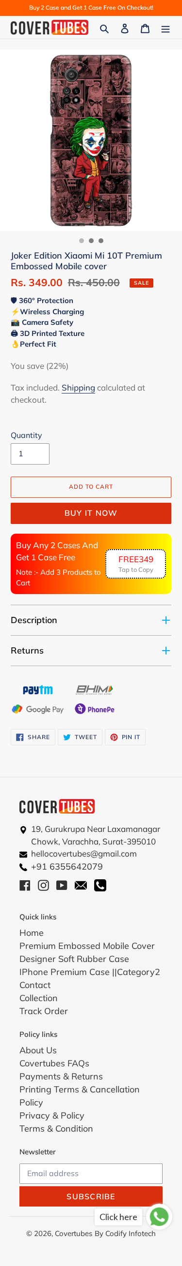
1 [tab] (81, 240)
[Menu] (165, 27)
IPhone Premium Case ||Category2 (89, 971)
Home (31, 932)
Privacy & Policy (51, 1115)
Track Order (43, 1011)
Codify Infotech (130, 1233)
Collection (38, 998)
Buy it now (91, 513)
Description (34, 620)
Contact (34, 984)
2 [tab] (91, 240)
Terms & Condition (56, 1128)
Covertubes (73, 1233)
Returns (27, 650)
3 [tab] (101, 240)
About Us (38, 1050)
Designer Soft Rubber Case (74, 958)
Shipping (78, 387)
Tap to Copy (135, 564)
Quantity (26, 435)
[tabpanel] (91, 140)
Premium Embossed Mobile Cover (87, 945)
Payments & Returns (61, 1076)
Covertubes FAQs (54, 1063)
